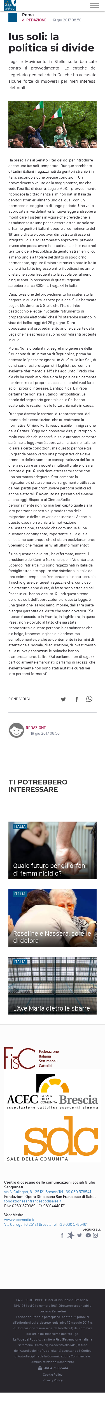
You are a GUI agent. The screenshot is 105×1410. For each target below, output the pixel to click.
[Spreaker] (71, 1238)
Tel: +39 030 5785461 (70, 1224)
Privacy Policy (53, 1380)
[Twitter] (80, 1238)
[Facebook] (62, 1238)
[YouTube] (88, 1238)
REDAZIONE (36, 727)
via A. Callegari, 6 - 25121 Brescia (31, 1191)
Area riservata (56, 1368)
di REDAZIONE (34, 20)
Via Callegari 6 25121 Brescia (27, 1224)
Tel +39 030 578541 (75, 1191)
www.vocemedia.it (19, 1219)
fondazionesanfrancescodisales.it (33, 1201)
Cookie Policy (52, 1375)
